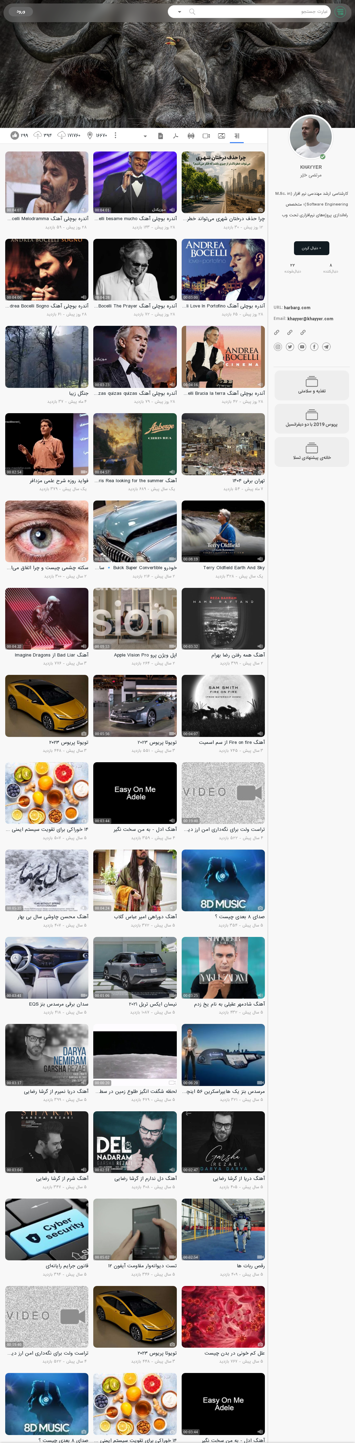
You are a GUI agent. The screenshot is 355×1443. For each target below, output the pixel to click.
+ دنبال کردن (311, 248)
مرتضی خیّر (311, 175)
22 (292, 265)
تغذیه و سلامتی (312, 391)
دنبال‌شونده (293, 271)
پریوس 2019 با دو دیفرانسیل (312, 424)
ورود (21, 11)
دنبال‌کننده (330, 271)
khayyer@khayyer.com (310, 319)
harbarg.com (297, 308)
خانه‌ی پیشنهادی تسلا (312, 458)
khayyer (311, 167)
